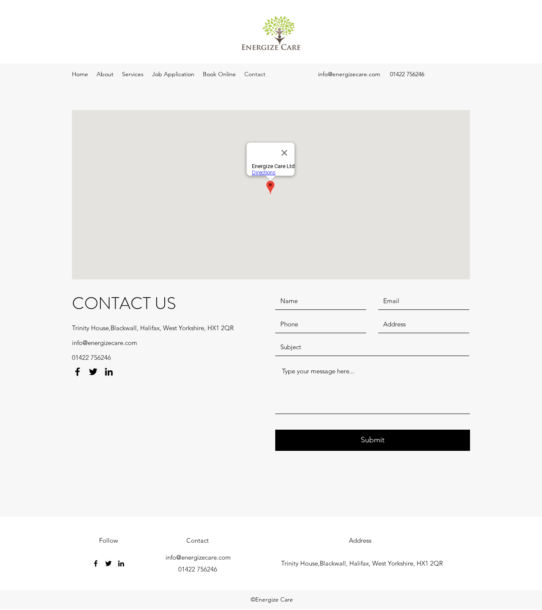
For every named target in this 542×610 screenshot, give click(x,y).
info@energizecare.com (349, 74)
